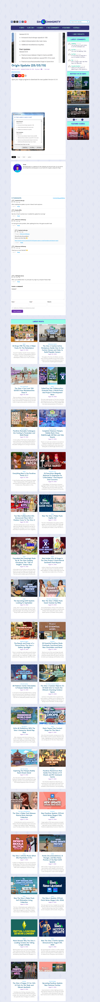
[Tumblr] (23, 22)
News (24, 344)
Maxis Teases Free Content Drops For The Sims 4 (52, 729)
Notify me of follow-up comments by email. (24, 308)
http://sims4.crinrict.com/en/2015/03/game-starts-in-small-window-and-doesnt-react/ (36, 240)
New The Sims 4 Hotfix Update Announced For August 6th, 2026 (52, 943)
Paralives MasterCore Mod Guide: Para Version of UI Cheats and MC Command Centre (52, 774)
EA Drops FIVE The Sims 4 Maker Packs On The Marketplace (24, 347)
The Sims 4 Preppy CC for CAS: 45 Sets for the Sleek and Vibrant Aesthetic (24, 985)
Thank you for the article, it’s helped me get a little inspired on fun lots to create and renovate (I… (79, 69)
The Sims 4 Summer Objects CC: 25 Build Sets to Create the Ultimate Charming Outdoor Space (52, 689)
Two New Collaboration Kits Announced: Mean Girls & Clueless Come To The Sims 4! (24, 518)
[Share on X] (16, 75)
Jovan (38, 69)
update (29, 157)
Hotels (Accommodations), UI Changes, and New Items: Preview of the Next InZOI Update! (52, 859)
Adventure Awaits (52, 344)
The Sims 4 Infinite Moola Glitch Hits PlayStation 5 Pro (24, 857)
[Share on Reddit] (22, 75)
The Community (24, 386)
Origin (18, 157)
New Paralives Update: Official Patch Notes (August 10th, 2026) (52, 815)
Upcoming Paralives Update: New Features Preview (52, 984)
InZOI (24, 599)
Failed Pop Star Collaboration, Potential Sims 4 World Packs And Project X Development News (52, 391)
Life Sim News (24, 429)
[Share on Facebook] (13, 75)
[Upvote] (12, 206)
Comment (14, 289)
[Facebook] (12, 22)
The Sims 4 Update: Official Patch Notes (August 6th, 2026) (52, 899)
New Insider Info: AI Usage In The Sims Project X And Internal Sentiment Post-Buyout (52, 560)
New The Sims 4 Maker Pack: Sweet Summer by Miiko (52, 602)
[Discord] (20, 22)
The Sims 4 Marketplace (52, 599)
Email (31, 302)
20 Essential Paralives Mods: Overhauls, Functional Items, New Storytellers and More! (52, 645)
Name (13, 302)
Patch (24, 157)
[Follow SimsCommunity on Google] (26, 75)
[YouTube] (25, 22)
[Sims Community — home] (48, 21)
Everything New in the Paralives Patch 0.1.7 (24, 474)
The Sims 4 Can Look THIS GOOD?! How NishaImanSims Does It (24, 390)
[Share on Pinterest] (19, 75)
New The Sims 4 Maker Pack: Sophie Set (52, 517)
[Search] (87, 22)
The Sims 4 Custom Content (52, 684)
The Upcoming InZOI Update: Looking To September (24, 602)
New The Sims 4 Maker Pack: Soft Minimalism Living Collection (24, 900)
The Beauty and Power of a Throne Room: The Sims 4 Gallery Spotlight (24, 645)
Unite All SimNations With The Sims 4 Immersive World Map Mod (24, 730)
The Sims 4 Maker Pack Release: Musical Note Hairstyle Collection (24, 815)
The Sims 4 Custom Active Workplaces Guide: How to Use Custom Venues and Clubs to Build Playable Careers (52, 349)
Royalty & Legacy (24, 641)
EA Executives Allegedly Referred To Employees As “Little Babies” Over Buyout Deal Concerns (52, 476)
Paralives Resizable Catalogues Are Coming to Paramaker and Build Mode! (24, 433)
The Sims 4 (24, 726)
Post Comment (17, 311)
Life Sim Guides (52, 429)
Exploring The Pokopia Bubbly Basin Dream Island (24, 772)
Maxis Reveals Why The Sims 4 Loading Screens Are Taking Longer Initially (24, 943)
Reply (18, 206)
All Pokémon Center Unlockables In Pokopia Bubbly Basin (24, 687)
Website (49, 302)
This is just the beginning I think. (78, 51)
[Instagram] (15, 22)
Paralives (52, 641)
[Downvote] (15, 206)
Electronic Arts (15, 72)
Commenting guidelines (59, 198)
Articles (24, 981)
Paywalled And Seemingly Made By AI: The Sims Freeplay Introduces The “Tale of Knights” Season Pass (24, 561)
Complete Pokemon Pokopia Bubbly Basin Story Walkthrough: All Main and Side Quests (52, 434)
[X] (17, 22)
